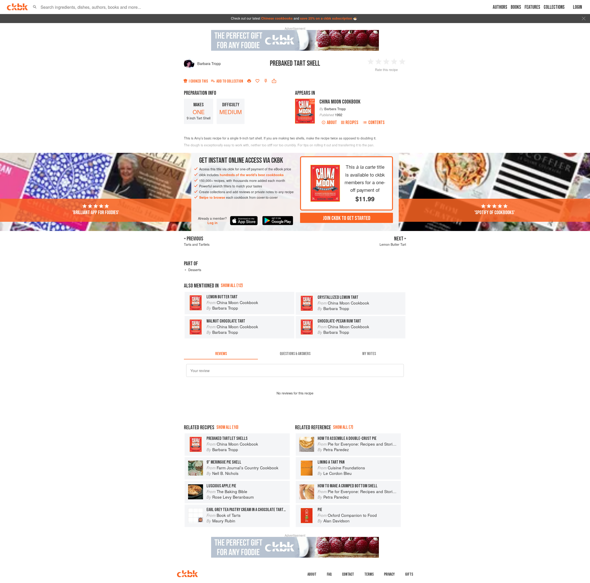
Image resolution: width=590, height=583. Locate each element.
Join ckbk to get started (346, 218)
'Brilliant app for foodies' (95, 212)
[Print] (249, 81)
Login (577, 7)
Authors (500, 7)
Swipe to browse (212, 197)
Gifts (409, 574)
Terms (369, 574)
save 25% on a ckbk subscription (326, 18)
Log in (212, 223)
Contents (376, 122)
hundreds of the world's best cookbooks (252, 174)
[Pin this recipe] (266, 81)
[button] (34, 7)
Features (532, 7)
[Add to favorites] (257, 81)
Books (516, 7)
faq (329, 574)
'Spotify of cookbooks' (494, 212)
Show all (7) (343, 427)
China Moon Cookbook (339, 101)
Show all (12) (232, 285)
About (332, 122)
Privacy (389, 574)
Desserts (194, 269)
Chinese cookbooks (277, 18)
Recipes (351, 122)
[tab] (221, 353)
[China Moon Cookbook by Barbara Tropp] (325, 168)
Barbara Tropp (209, 63)
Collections (554, 7)
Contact (348, 574)
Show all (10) (227, 427)
